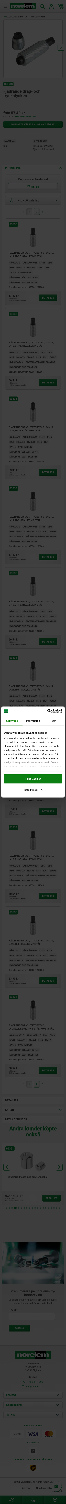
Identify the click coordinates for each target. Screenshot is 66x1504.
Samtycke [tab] (12, 720)
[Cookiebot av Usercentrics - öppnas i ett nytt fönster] (47, 711)
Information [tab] (33, 720)
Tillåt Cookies (33, 778)
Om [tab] (54, 720)
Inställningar (31, 789)
